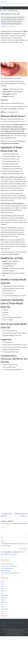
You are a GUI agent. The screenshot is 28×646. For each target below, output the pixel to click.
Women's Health (4, 615)
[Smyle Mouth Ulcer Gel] (14, 75)
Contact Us (3, 622)
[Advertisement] (11, 52)
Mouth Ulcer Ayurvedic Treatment (14, 77)
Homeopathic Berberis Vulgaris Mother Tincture (11, 572)
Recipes (2, 610)
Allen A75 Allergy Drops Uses (7, 568)
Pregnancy (3, 606)
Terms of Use (19, 622)
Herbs (2, 592)
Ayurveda (3, 581)
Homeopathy (3, 597)
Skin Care (3, 613)
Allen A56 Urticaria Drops (6, 570)
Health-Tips (3, 590)
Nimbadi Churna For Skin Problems (21, 514)
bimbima (3, 2)
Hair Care (3, 585)
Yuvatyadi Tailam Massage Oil (6, 514)
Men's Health (3, 601)
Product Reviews (4, 608)
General (2, 583)
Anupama (4, 26)
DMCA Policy (3, 625)
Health (2, 588)
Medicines (5, 10)
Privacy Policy (11, 622)
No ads (2, 604)
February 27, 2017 (12, 26)
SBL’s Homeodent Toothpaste (7, 563)
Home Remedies (4, 595)
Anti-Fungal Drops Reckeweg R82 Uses (9, 565)
